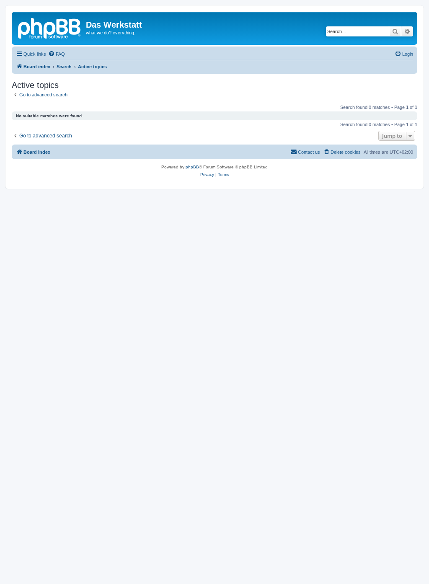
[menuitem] (56, 54)
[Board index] (50, 27)
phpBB (192, 167)
